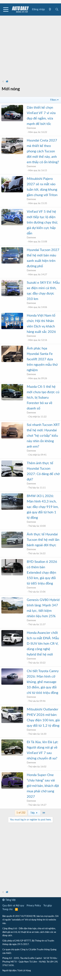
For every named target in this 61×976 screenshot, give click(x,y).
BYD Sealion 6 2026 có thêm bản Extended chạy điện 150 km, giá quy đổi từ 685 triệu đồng (42, 572)
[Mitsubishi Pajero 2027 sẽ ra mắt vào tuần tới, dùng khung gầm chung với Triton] (12, 184)
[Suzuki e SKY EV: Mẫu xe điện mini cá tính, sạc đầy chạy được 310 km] (12, 288)
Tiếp (32, 813)
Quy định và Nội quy (13, 905)
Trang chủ (7, 909)
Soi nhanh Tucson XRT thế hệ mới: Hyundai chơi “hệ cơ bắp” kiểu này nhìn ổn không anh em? (43, 435)
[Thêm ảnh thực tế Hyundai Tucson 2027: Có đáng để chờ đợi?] (12, 468)
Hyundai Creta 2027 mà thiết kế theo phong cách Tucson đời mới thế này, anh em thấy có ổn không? (43, 151)
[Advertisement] (30, 46)
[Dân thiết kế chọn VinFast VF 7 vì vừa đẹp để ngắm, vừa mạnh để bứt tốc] (12, 113)
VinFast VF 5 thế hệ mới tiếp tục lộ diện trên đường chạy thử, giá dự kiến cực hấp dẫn (42, 222)
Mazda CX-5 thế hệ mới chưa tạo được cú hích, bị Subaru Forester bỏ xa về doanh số (43, 397)
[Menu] (6, 9)
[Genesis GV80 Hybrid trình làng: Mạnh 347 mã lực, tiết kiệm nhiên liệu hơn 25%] (12, 605)
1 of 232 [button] (20, 813)
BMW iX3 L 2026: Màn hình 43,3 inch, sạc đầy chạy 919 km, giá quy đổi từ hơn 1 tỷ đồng (43, 506)
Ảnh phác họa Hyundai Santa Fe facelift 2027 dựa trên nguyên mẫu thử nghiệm (42, 359)
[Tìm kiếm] (56, 9)
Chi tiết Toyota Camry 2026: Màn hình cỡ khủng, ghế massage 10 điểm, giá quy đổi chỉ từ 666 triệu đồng (43, 682)
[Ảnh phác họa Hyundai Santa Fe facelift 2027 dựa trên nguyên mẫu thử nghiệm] (12, 354)
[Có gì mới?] (50, 9)
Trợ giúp (47, 905)
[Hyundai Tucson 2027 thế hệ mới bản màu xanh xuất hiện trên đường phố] (12, 255)
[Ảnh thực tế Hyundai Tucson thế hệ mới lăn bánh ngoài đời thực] (12, 540)
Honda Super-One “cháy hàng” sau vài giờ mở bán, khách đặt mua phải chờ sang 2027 (43, 785)
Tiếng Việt (10, 900)
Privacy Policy (34, 905)
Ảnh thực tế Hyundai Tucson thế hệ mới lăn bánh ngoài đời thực (43, 540)
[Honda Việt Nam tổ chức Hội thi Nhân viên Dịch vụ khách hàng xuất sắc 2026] (12, 321)
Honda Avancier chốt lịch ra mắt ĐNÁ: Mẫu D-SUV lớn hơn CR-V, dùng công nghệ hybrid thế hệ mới (43, 643)
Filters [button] (53, 100)
